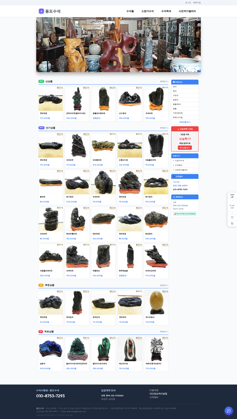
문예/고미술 (178, 117)
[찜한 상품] (232, 218)
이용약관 (153, 390)
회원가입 (197, 2)
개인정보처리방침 (158, 393)
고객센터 (153, 397)
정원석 (175, 100)
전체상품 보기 (185, 122)
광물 (175, 108)
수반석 (175, 95)
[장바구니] (232, 224)
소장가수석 (147, 11)
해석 (175, 91)
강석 (175, 86)
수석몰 (130, 11)
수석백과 (166, 11)
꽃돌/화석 (177, 104)
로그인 (188, 2)
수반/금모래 (178, 113)
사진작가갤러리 (187, 11)
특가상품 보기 (185, 148)
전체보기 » (164, 81)
